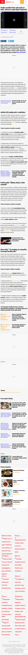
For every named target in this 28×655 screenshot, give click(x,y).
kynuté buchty (7, 230)
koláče (13, 122)
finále (15, 88)
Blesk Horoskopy (5, 618)
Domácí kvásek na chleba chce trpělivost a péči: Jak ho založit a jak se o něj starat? (19, 415)
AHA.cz (4, 576)
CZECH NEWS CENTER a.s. (16, 644)
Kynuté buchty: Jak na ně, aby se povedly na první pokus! (19, 102)
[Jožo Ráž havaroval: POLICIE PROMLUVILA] (7, 588)
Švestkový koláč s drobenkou (18, 501)
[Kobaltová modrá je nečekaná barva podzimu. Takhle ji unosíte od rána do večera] (7, 608)
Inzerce (10, 641)
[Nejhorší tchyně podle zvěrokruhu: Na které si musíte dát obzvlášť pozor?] (7, 631)
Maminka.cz (18, 596)
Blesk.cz (17, 556)
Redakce (15, 641)
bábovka (9, 273)
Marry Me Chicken (18, 470)
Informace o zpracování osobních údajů (12, 650)
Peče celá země (21, 52)
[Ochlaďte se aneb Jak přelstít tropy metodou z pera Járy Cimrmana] (20, 588)
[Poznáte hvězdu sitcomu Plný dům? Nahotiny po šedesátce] (20, 567)
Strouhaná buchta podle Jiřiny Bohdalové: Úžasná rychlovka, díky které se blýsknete (19, 405)
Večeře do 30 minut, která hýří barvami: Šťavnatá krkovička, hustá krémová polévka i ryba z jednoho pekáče (19, 426)
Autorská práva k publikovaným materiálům (14, 648)
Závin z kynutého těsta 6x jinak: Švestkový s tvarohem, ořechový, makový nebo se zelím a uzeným (19, 317)
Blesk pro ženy (6, 535)
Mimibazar (5, 556)
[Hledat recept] (22, 2)
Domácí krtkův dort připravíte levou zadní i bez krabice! (18, 239)
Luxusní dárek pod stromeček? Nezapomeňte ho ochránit (19, 458)
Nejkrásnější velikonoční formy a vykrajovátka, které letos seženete (18, 435)
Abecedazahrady (20, 616)
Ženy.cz (17, 535)
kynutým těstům (16, 280)
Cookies (21, 650)
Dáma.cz (17, 576)
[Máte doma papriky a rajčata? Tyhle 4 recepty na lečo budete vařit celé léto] (20, 608)
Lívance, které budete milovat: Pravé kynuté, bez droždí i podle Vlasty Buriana (19, 446)
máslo (16, 149)
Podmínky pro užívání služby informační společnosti (13, 649)
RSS (18, 641)
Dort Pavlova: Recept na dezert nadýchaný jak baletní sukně (19, 326)
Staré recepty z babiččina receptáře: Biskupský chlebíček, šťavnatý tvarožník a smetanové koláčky (19, 173)
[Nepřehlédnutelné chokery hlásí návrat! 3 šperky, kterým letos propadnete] (20, 547)
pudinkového (18, 225)
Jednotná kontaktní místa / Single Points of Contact (13, 651)
